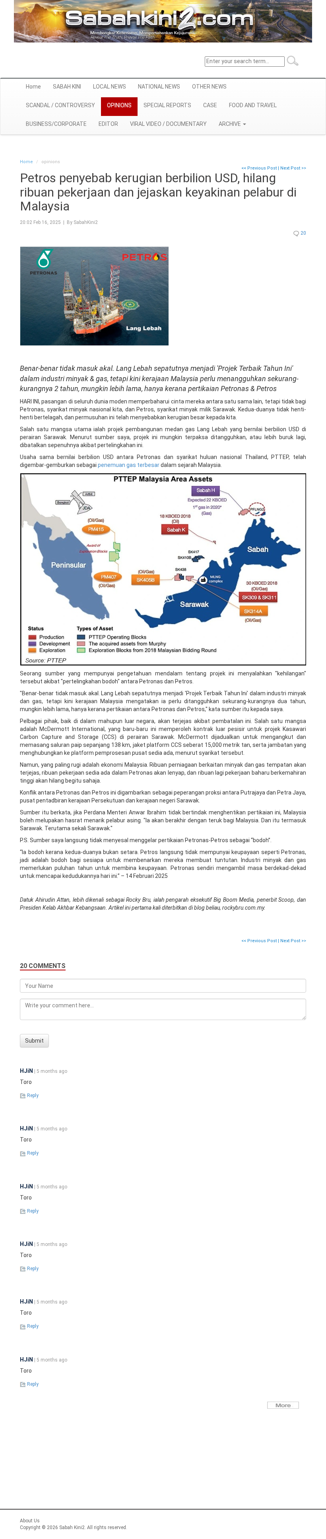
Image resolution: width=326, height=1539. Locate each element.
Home (33, 86)
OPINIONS (119, 105)
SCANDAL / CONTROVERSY (60, 105)
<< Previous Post (259, 168)
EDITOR (108, 124)
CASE (210, 105)
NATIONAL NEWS (159, 86)
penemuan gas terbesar (128, 465)
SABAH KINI (67, 86)
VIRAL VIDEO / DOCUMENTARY (168, 124)
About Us (30, 1521)
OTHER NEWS (209, 86)
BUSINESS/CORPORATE (56, 124)
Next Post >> (293, 168)
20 (302, 233)
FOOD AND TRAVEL (253, 105)
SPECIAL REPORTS (167, 105)
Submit (34, 1041)
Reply (32, 1095)
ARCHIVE (230, 124)
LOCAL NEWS (109, 86)
